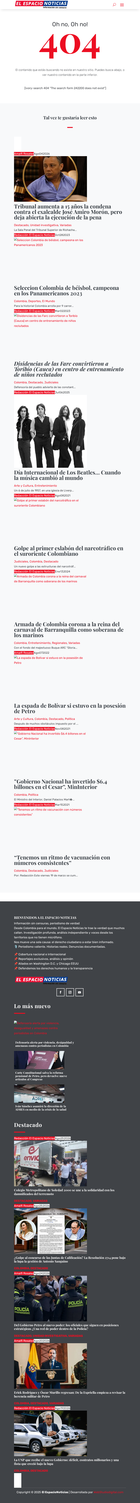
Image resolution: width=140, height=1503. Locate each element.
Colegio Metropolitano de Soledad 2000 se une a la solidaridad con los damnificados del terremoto (64, 1192)
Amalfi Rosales (24, 153)
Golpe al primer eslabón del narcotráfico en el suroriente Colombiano (68, 550)
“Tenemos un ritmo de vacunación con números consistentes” (62, 860)
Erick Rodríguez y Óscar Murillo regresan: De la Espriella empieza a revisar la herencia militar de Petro (69, 1394)
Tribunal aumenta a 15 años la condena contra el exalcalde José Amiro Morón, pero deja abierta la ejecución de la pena (68, 212)
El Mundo (48, 301)
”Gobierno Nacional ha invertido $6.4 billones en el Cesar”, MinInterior (60, 784)
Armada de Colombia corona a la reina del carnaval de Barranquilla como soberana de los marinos (69, 629)
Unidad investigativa (44, 225)
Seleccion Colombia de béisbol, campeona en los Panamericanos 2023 (66, 290)
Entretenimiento (46, 485)
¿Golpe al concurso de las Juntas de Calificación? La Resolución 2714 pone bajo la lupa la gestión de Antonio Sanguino (70, 1259)
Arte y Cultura (23, 485)
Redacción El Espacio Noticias (34, 235)
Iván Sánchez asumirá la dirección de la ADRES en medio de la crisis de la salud (40, 1107)
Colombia (20, 301)
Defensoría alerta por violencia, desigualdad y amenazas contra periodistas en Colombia (44, 1044)
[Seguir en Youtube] (79, 992)
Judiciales (51, 382)
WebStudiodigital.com (108, 1492)
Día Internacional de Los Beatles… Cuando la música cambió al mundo (67, 475)
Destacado (21, 225)
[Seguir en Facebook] (61, 992)
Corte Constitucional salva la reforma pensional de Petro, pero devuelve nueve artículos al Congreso (41, 1076)
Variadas (65, 225)
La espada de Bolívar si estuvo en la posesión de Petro (70, 708)
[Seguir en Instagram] (70, 992)
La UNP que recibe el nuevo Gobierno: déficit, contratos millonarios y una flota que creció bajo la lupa (66, 1461)
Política (70, 719)
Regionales (59, 643)
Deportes (34, 301)
